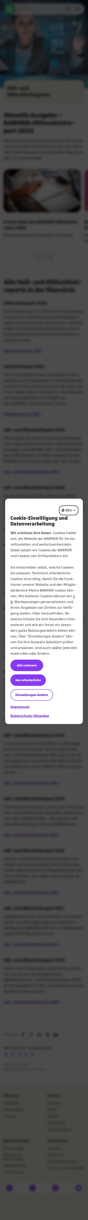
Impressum (19, 707)
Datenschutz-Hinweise (29, 716)
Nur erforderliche (28, 680)
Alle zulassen (27, 665)
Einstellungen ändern (31, 695)
